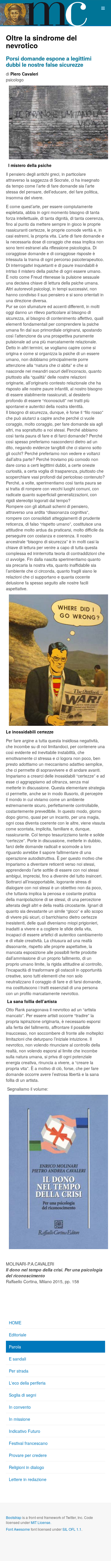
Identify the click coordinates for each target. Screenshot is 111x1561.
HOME (15, 1323)
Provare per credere (28, 1455)
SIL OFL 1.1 (71, 1529)
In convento (20, 1407)
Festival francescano (28, 1443)
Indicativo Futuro (24, 1431)
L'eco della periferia (27, 1383)
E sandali (17, 1359)
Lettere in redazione (27, 1479)
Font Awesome (18, 1529)
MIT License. (41, 1522)
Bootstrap (13, 1517)
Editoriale (17, 1335)
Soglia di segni (22, 1395)
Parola (15, 1347)
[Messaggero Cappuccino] (23, 8)
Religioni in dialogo (26, 1467)
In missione (19, 1419)
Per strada (18, 1371)
